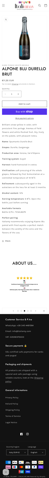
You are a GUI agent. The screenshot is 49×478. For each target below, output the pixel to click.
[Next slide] (36, 311)
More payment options (24, 118)
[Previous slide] (13, 311)
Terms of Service (13, 416)
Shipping (15, 84)
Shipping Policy (12, 410)
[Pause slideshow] (44, 311)
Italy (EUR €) (14, 452)
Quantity (5, 89)
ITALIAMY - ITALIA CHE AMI (20, 476)
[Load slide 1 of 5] (18, 311)
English (34, 452)
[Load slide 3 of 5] (24, 311)
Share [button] (7, 241)
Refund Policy (11, 404)
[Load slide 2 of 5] (21, 311)
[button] (3, 5)
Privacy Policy (11, 397)
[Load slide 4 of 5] (27, 311)
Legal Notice (11, 422)
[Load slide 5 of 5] (31, 311)
